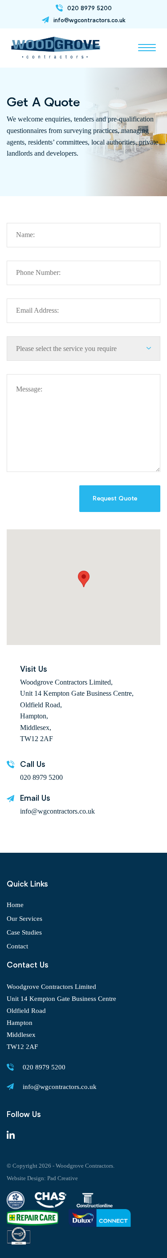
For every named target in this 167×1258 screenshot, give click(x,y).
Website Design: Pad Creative (42, 1178)
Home (15, 904)
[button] (147, 49)
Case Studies (24, 932)
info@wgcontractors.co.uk (57, 811)
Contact (17, 946)
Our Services (24, 918)
